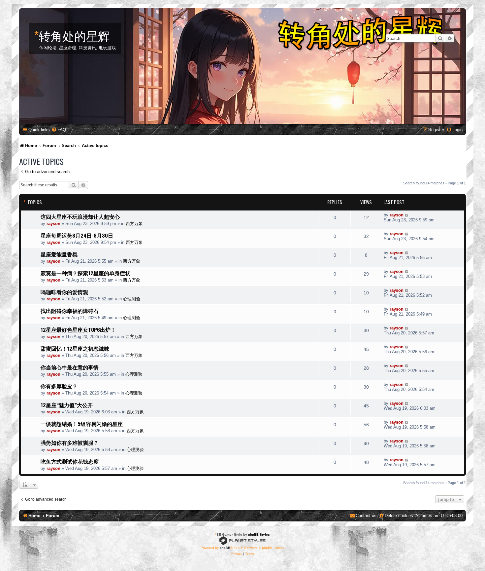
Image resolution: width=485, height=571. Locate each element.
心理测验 (131, 298)
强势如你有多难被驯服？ (70, 442)
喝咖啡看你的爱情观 (64, 292)
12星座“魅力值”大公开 (67, 405)
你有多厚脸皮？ (59, 386)
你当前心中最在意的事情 (70, 367)
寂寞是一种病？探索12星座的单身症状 (85, 273)
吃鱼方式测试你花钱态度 (70, 461)
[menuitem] (58, 129)
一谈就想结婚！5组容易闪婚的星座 (82, 424)
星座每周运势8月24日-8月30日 (77, 235)
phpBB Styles (259, 534)
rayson (53, 223)
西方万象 (134, 223)
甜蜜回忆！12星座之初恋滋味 (75, 348)
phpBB (225, 548)
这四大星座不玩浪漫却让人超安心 (80, 216)
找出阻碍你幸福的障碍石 (70, 311)
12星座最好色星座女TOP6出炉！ (78, 329)
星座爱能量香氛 (59, 254)
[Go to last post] (407, 214)
